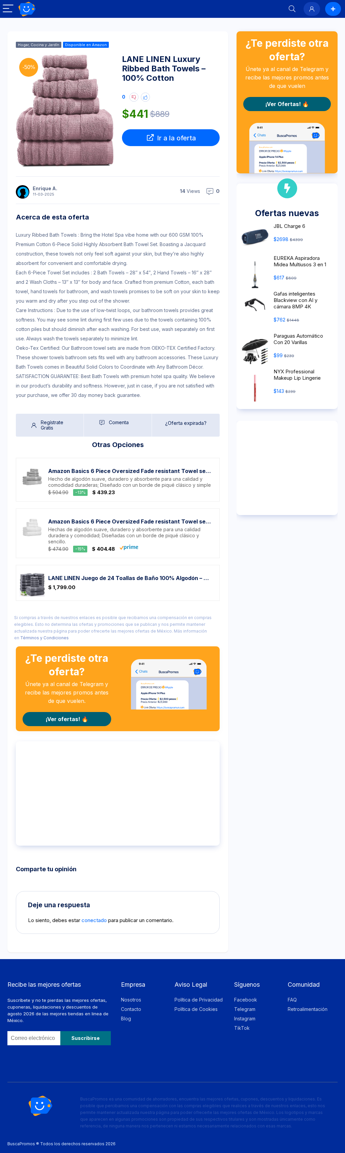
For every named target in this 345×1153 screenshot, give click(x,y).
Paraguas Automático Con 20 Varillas (298, 339)
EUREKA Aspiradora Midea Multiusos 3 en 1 (300, 261)
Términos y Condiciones (44, 637)
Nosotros (131, 1000)
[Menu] (8, 9)
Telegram (244, 1009)
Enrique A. (45, 188)
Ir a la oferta (175, 138)
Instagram (244, 1018)
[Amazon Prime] (129, 548)
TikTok (242, 1028)
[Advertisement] (118, 793)
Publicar (333, 9)
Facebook (245, 1000)
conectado (94, 920)
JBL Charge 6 (289, 226)
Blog (126, 1018)
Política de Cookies (196, 1009)
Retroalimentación (307, 1009)
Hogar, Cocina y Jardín (38, 44)
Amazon (99, 44)
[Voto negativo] (133, 97)
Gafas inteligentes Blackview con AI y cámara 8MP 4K (295, 300)
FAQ (292, 1000)
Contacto (131, 1009)
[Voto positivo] (145, 97)
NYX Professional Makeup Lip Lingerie (297, 374)
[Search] (292, 9)
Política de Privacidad (199, 1000)
